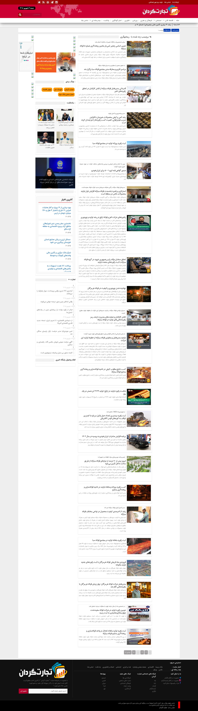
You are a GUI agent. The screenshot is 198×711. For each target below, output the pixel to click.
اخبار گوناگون (116, 20)
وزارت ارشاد (127, 686)
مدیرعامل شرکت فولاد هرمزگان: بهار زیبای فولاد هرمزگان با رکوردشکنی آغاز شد (102, 585)
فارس (104, 680)
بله (155, 680)
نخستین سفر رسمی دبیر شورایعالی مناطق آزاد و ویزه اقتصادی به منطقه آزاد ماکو (57, 226)
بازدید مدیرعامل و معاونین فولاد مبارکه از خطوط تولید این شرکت (103, 339)
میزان (104, 683)
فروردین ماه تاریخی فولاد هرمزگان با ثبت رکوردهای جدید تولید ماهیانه (103, 563)
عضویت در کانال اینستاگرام (170, 680)
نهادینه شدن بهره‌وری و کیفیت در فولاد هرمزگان (107, 288)
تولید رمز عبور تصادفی (155, 2)
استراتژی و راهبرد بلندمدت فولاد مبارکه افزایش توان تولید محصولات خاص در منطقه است (103, 193)
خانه (177, 20)
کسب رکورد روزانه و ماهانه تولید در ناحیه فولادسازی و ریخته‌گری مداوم (105, 488)
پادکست (106, 20)
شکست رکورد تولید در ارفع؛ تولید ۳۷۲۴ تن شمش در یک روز (104, 392)
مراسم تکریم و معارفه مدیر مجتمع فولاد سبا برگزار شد (105, 69)
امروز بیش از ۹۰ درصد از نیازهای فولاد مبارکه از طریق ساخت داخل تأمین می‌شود (105, 462)
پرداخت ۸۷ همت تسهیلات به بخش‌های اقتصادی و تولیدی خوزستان (59, 268)
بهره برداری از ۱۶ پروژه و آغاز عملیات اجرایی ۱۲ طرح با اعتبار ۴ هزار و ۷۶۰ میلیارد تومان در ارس (56, 210)
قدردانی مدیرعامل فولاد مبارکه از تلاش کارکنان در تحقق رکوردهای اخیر (104, 90)
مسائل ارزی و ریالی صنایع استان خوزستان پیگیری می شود (57, 241)
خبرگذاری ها (127, 678)
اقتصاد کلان (169, 20)
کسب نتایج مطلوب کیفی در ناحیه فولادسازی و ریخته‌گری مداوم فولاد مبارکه (103, 370)
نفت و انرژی (127, 667)
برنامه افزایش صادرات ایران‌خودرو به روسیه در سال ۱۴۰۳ (104, 436)
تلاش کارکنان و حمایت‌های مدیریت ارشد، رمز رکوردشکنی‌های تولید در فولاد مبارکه (108, 318)
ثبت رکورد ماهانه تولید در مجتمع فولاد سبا (109, 540)
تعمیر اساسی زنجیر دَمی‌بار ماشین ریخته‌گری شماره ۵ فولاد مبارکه (103, 47)
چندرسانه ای (96, 20)
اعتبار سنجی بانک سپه (66, 94)
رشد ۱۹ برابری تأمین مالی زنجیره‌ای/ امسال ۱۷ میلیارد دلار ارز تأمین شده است (142, 24)
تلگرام (154, 691)
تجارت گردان (69, 89)
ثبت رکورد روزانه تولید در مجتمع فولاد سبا (109, 143)
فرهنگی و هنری (146, 20)
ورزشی (134, 20)
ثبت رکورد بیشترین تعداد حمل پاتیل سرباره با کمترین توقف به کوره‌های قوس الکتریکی (105, 417)
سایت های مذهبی (125, 680)
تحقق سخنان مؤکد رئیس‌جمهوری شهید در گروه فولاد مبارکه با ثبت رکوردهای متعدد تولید (105, 261)
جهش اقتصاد (47, 89)
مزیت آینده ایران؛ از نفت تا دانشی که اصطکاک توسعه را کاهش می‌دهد (46, 125)
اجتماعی (158, 20)
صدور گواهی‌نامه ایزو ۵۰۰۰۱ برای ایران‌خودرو (108, 170)
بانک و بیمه (158, 667)
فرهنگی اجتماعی (125, 683)
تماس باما (167, 2)
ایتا (155, 683)
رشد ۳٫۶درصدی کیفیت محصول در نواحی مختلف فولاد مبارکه (104, 513)
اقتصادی (151, 667)
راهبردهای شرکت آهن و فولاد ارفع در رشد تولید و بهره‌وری (103, 217)
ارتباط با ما (175, 2)
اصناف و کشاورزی (108, 667)
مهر (105, 688)
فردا (104, 686)
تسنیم (104, 678)
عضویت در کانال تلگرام (172, 678)
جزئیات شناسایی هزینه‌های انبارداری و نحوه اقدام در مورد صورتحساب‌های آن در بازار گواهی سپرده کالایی (56, 182)
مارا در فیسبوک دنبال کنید (171, 683)
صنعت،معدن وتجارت (139, 667)
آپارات (154, 686)
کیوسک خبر (58, 89)
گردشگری (128, 688)
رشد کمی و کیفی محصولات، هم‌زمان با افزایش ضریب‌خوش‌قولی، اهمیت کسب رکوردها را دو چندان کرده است (103, 120)
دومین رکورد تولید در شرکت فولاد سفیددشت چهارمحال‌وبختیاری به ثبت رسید (108, 611)
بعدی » (127, 652)
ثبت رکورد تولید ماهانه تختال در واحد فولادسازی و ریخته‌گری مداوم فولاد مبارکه (106, 632)
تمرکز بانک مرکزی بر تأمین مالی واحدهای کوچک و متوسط (58, 254)
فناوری (126, 20)
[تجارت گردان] (41, 678)
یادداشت (98, 667)
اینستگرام (153, 688)
